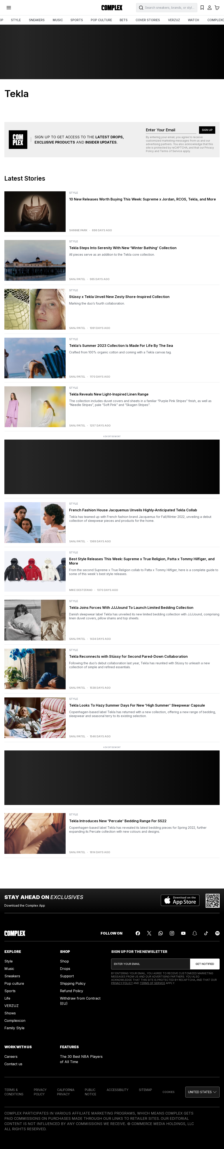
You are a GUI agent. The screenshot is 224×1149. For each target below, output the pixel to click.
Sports (10, 991)
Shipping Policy (73, 983)
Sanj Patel (77, 279)
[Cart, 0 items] (217, 7)
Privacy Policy (122, 983)
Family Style (14, 1028)
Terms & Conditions (13, 1092)
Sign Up (207, 130)
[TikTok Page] (206, 933)
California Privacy (65, 1092)
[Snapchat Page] (194, 933)
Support (67, 976)
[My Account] (209, 7)
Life (7, 998)
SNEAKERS (37, 20)
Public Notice (90, 1092)
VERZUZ (174, 20)
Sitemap (145, 1090)
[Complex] (112, 7)
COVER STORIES (148, 20)
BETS (124, 20)
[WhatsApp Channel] (160, 933)
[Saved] (202, 7)
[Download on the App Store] (180, 901)
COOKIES (169, 1092)
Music (9, 968)
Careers (11, 1056)
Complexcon (14, 1020)
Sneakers (12, 976)
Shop (64, 961)
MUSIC (58, 20)
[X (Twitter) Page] (149, 933)
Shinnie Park (78, 230)
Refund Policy (71, 991)
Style (8, 961)
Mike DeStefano (81, 590)
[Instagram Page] (172, 933)
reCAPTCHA (179, 147)
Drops (65, 968)
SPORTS (76, 20)
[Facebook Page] (138, 933)
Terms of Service (171, 151)
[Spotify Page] (217, 933)
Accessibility (117, 1090)
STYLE (16, 20)
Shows (10, 1013)
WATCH (193, 20)
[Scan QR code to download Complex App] (213, 901)
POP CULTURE (101, 20)
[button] (202, 1092)
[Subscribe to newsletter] (205, 964)
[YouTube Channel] (183, 933)
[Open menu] (8, 7)
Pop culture (14, 983)
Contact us (13, 1064)
